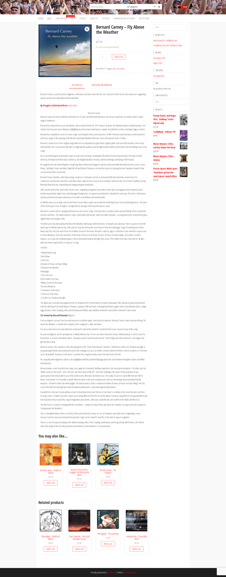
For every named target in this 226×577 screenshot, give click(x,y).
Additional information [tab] (102, 84)
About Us (94, 18)
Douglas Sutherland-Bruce (55, 105)
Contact (83, 18)
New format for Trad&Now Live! (165, 40)
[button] (87, 29)
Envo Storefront (129, 572)
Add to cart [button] (51, 482)
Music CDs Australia (119, 68)
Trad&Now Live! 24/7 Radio (124, 18)
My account (144, 18)
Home (40, 18)
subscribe (73, 105)
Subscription (62, 17)
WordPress (111, 572)
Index (49, 18)
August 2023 (157, 63)
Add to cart (119, 56)
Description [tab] (77, 84)
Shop (73, 18)
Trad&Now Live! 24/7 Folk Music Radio (167, 45)
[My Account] (174, 7)
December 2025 (159, 58)
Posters (105, 18)
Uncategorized (158, 75)
